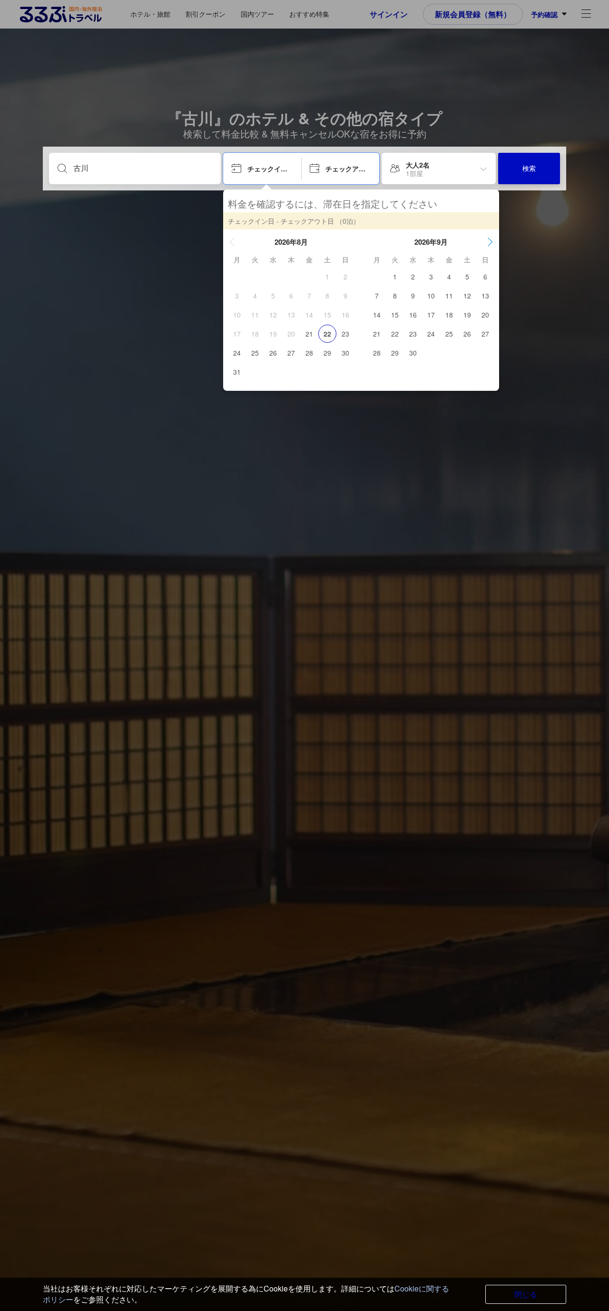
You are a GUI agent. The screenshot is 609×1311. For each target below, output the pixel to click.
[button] (232, 242)
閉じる (525, 1294)
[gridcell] (327, 277)
